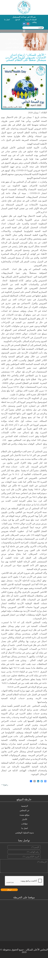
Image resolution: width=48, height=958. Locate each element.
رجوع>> (4, 785)
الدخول (17, 20)
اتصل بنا (7, 20)
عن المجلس (24, 810)
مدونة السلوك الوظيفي (24, 833)
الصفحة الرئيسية (31, 20)
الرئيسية (24, 806)
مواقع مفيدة (24, 815)
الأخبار (24, 819)
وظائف (34, 22)
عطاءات (24, 824)
